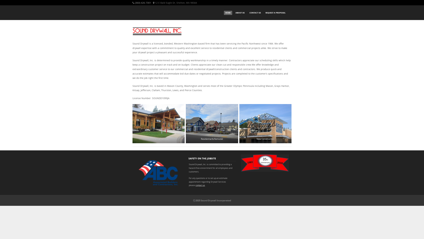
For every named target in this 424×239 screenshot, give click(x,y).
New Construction (265, 138)
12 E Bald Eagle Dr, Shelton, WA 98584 (176, 2)
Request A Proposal (275, 12)
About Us (240, 12)
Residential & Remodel (212, 138)
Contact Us (255, 12)
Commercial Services (159, 138)
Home (228, 12)
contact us (200, 185)
